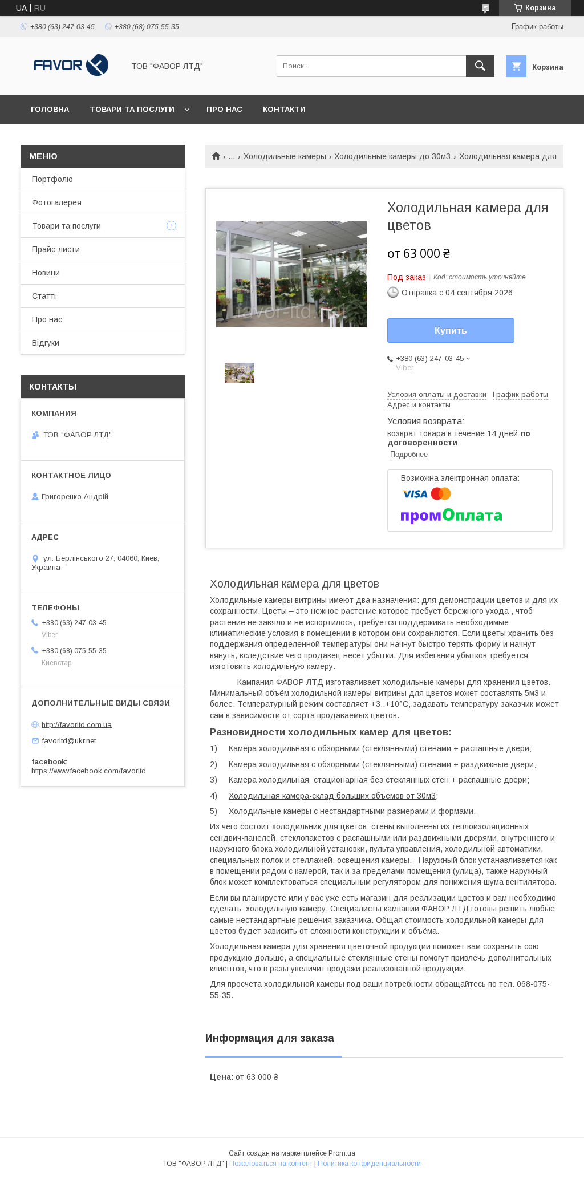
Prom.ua (341, 1153)
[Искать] (480, 66)
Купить (451, 330)
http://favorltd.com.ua (77, 724)
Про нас (224, 109)
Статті (44, 296)
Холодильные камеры (285, 156)
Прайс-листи (56, 249)
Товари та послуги (132, 109)
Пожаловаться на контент (271, 1164)
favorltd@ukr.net (69, 740)
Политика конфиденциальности (369, 1164)
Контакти (284, 109)
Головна (50, 109)
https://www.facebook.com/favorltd (88, 771)
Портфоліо (52, 179)
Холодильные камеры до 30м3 (392, 156)
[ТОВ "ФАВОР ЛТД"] (69, 79)
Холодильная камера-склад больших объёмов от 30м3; (333, 795)
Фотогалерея (57, 202)
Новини (46, 272)
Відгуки (45, 342)
